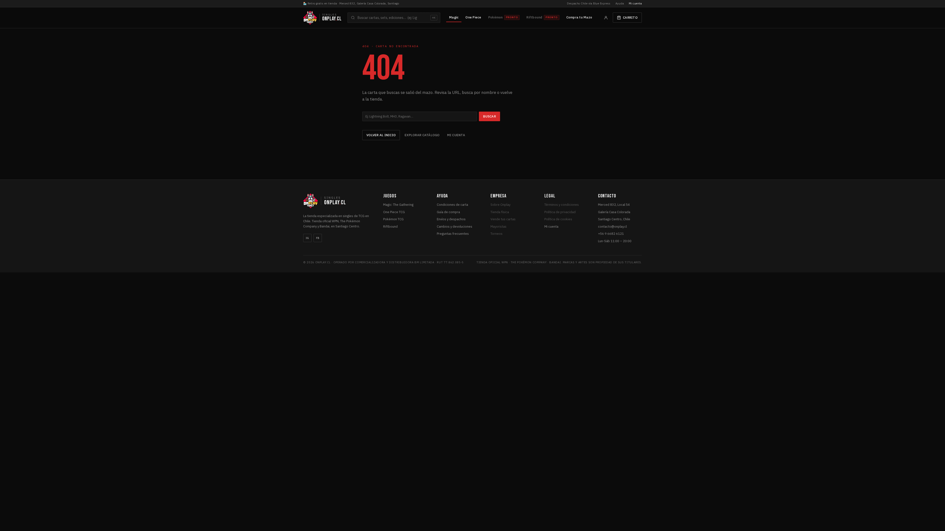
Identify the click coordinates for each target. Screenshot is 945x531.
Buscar (489, 116)
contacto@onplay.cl (612, 226)
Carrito (630, 17)
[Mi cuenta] (606, 17)
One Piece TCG (394, 212)
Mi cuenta (635, 3)
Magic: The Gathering (398, 205)
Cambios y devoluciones (454, 226)
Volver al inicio (381, 135)
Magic (453, 17)
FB (317, 238)
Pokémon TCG (393, 219)
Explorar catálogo (422, 135)
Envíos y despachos (451, 219)
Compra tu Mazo (579, 17)
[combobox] (393, 18)
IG (307, 238)
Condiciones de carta (452, 205)
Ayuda (619, 3)
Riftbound (390, 226)
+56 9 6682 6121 (611, 234)
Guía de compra (448, 212)
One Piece (473, 17)
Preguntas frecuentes (453, 234)
